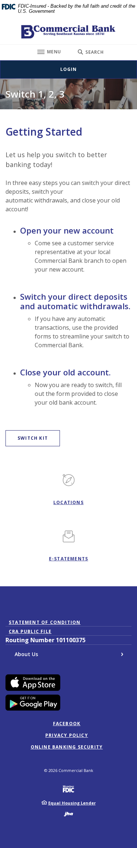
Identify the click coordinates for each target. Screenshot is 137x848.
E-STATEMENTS (68, 559)
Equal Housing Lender (72, 803)
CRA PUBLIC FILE (30, 631)
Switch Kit (39, 438)
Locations (68, 502)
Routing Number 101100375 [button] (45, 640)
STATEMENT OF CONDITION (46, 622)
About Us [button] (26, 654)
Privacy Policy (66, 735)
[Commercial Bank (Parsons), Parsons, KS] (69, 32)
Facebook (67, 724)
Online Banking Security (67, 747)
